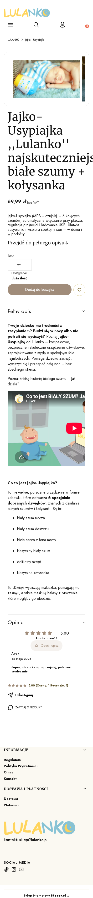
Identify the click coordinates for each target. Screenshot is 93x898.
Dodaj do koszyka (39, 289)
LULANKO (13, 40)
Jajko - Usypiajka (35, 40)
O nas (8, 772)
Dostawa (11, 798)
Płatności (11, 805)
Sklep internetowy (45, 895)
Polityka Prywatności (20, 766)
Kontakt (10, 778)
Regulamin (12, 759)
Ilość (11, 255)
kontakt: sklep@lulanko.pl (25, 840)
